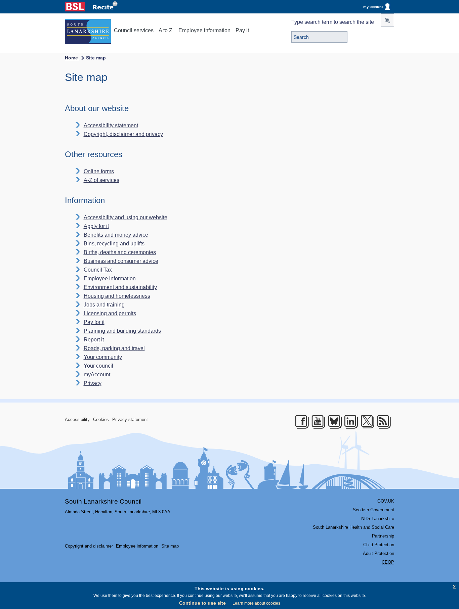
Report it (94, 339)
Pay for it (94, 322)
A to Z (165, 30)
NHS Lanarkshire (377, 518)
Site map (170, 546)
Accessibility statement (111, 125)
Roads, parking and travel (114, 348)
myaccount (373, 7)
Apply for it (96, 226)
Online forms (99, 171)
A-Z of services (101, 180)
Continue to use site (202, 603)
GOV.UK (385, 501)
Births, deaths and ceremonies (120, 252)
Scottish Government (373, 509)
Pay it (242, 30)
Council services (134, 30)
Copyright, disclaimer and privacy (123, 134)
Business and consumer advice (121, 261)
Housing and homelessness (117, 296)
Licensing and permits (110, 313)
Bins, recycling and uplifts (114, 243)
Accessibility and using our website (125, 217)
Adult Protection (378, 553)
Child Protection (378, 544)
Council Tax (98, 270)
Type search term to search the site (332, 22)
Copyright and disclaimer (89, 546)
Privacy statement (130, 419)
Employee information (204, 30)
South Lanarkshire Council (103, 501)
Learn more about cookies (256, 603)
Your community (103, 357)
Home (72, 57)
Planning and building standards (122, 331)
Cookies (101, 419)
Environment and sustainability (120, 287)
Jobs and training (104, 305)
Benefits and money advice (116, 235)
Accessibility (77, 419)
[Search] (387, 20)
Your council (98, 366)
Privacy (92, 383)
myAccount (97, 374)
